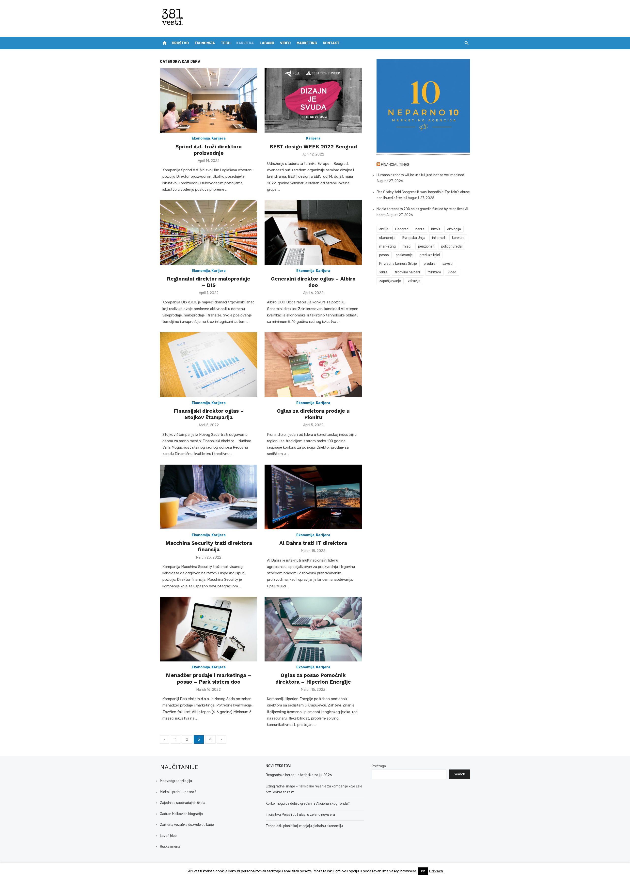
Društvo (180, 43)
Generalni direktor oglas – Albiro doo (313, 282)
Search (459, 774)
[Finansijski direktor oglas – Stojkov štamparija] (208, 364)
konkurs (458, 238)
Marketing (307, 43)
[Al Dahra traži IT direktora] (313, 497)
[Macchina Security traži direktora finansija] (208, 497)
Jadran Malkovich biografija (181, 814)
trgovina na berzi (407, 272)
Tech (225, 43)
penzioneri (426, 246)
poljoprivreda (451, 246)
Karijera (245, 43)
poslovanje (404, 255)
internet (438, 238)
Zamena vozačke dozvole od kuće (187, 825)
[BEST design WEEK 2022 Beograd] (313, 100)
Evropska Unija (413, 238)
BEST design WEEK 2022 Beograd (313, 146)
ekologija (454, 229)
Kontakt (331, 43)
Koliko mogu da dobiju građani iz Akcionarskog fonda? (308, 803)
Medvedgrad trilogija (176, 781)
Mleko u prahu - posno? (178, 792)
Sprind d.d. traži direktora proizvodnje (208, 149)
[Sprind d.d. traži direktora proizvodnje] (208, 100)
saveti (447, 264)
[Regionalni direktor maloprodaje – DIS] (208, 232)
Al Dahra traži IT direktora (313, 543)
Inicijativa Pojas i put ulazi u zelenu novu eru (300, 815)
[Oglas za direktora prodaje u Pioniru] (313, 364)
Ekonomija (205, 43)
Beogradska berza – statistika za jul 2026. (299, 775)
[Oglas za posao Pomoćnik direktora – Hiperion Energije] (313, 629)
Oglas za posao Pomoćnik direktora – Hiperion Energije (313, 678)
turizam (434, 272)
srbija (383, 272)
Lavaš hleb (168, 836)
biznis (435, 229)
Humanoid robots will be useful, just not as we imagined (420, 175)
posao (384, 255)
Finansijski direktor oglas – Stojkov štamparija (208, 414)
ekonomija (387, 238)
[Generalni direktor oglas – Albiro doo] (313, 232)
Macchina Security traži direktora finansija (208, 546)
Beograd (402, 229)
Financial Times (395, 165)
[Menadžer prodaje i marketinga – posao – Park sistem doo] (208, 629)
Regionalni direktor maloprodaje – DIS (208, 282)
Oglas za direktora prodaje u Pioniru (313, 414)
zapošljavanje (390, 281)
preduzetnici (430, 255)
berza (420, 229)
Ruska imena (170, 847)
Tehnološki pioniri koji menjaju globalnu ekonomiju (304, 826)
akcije (383, 229)
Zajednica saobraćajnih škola (182, 803)
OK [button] (423, 871)
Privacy (436, 871)
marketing (387, 246)
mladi (407, 246)
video (452, 272)
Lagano (267, 43)
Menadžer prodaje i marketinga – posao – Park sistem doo (208, 678)
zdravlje (414, 281)
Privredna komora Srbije (398, 264)
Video (285, 43)
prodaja (430, 264)
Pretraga (379, 766)
